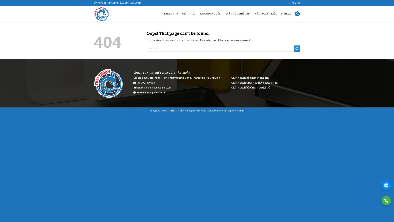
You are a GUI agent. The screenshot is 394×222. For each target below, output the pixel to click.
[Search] (297, 13)
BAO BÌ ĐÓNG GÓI (209, 13)
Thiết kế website (214, 110)
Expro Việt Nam (235, 110)
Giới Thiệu (189, 13)
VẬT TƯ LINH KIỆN (266, 13)
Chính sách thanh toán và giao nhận (254, 82)
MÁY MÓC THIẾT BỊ (237, 13)
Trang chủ (171, 13)
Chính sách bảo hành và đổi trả (250, 87)
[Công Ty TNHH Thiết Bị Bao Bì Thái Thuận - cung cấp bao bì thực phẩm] (109, 14)
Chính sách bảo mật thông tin (250, 77)
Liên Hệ (286, 13)
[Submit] (297, 48)
